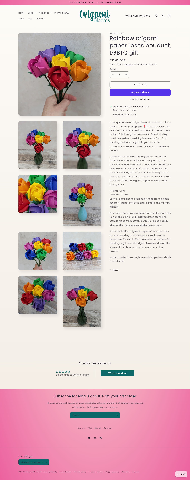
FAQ (90, 428)
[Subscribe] (117, 415)
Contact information (130, 472)
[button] (31, 13)
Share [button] (115, 270)
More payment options (140, 99)
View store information (125, 114)
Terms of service (96, 472)
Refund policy (65, 472)
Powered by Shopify (48, 472)
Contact (108, 428)
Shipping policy (112, 472)
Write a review (117, 373)
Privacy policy (80, 472)
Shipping (129, 64)
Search (81, 428)
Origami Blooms (33, 472)
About (98, 428)
